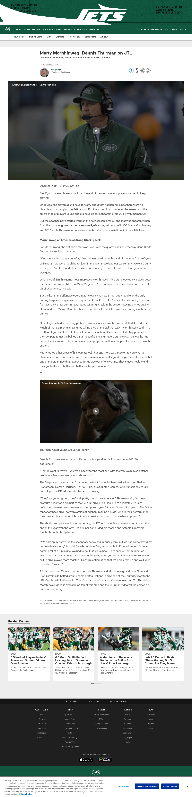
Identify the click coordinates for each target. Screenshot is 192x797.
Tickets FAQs (70, 742)
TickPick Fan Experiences (70, 747)
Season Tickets (70, 719)
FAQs (42, 714)
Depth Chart (127, 733)
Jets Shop (42, 728)
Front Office (127, 728)
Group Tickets (70, 724)
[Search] (138, 29)
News (151, 710)
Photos (151, 724)
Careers (42, 719)
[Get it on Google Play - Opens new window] (105, 761)
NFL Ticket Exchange (70, 737)
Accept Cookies (170, 786)
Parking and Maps (101, 724)
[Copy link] (148, 70)
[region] (96, 786)
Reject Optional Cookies (146, 786)
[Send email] (142, 72)
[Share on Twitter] (137, 72)
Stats (128, 742)
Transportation (101, 728)
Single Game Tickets (70, 728)
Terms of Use (42, 724)
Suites (70, 733)
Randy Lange (56, 69)
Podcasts (150, 728)
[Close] (187, 786)
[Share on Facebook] (131, 72)
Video (151, 719)
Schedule (127, 719)
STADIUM (101, 710)
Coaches (127, 724)
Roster (127, 714)
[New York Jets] (96, 773)
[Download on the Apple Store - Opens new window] (86, 760)
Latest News (150, 714)
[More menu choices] (103, 29)
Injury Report (127, 737)
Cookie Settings (124, 786)
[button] (96, 130)
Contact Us (41, 737)
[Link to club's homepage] (7, 29)
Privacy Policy (25, 794)
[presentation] (182, 684)
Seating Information (101, 714)
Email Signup (42, 733)
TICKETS (70, 710)
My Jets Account (70, 714)
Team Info (127, 710)
